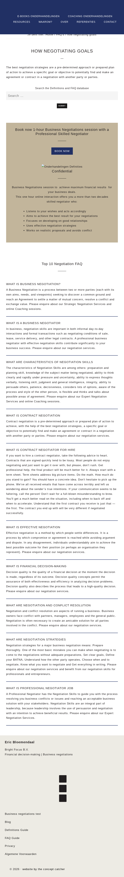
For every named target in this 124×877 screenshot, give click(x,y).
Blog (8, 822)
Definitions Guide (16, 830)
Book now (62, 151)
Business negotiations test (23, 813)
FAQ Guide (12, 838)
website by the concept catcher (43, 869)
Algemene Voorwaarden (20, 854)
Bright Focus (62, 7)
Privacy (10, 846)
